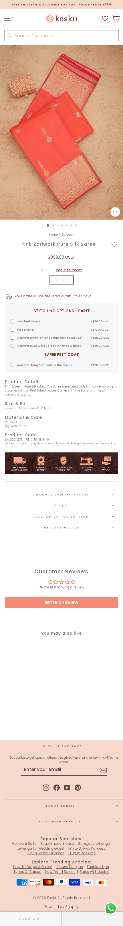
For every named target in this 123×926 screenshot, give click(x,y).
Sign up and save (62, 746)
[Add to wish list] (105, 18)
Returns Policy (61, 527)
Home (53, 234)
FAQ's (61, 505)
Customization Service (61, 516)
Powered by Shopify (61, 906)
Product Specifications (61, 494)
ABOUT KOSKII (60, 806)
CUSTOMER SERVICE (60, 821)
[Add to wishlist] (114, 244)
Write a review (61, 602)
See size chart (69, 270)
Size (61, 270)
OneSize (61, 279)
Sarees (67, 234)
